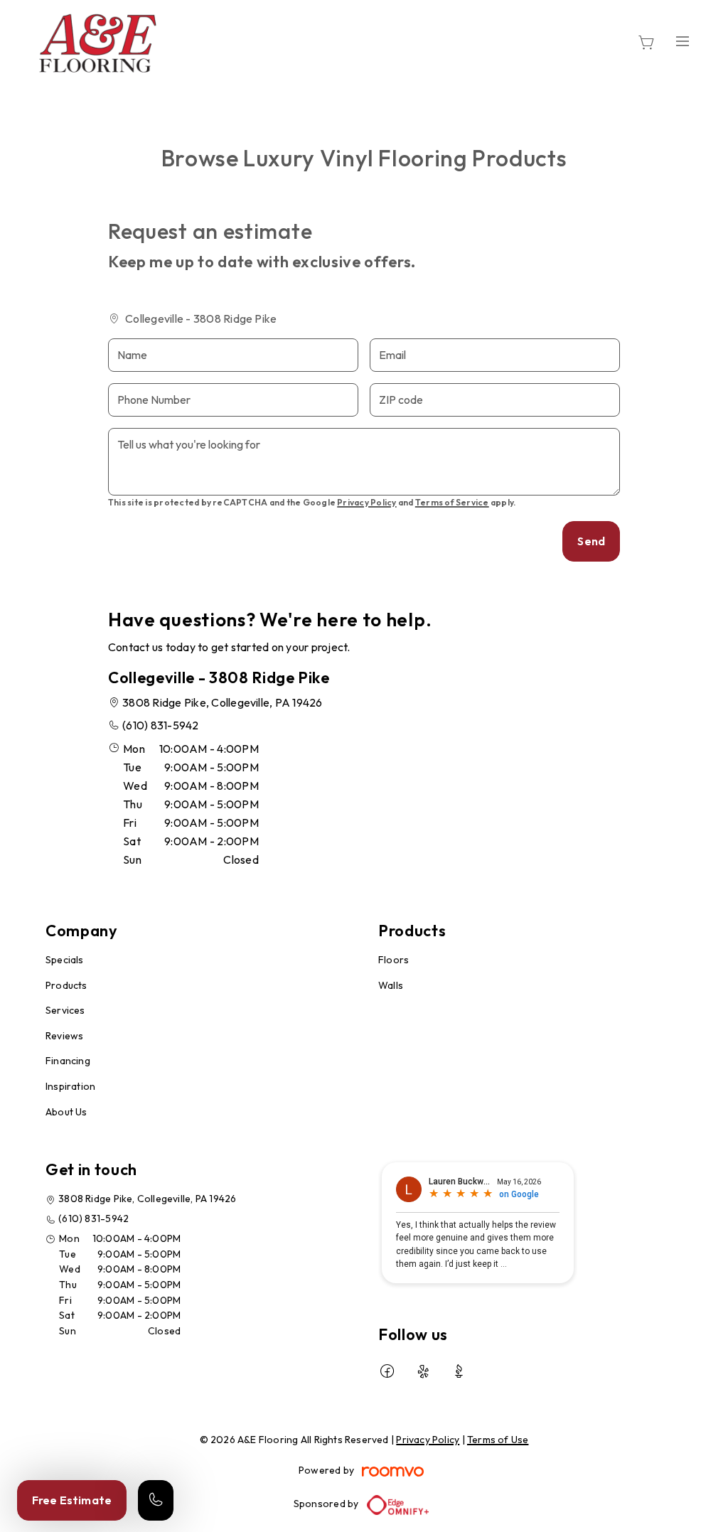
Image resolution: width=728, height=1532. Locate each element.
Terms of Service (452, 502)
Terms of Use (498, 1439)
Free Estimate (72, 1500)
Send (591, 541)
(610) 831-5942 (160, 725)
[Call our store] (155, 1500)
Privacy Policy (366, 502)
